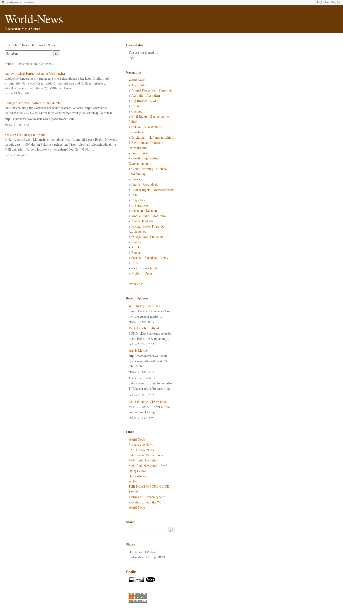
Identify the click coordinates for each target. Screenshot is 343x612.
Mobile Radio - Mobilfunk (148, 216)
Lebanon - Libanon (144, 210)
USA (134, 262)
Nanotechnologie (142, 221)
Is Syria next (139, 205)
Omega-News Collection (147, 236)
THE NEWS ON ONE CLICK (149, 486)
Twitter (133, 491)
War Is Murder (138, 350)
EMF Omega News (141, 450)
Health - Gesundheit (144, 184)
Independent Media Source (146, 455)
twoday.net (13, 2)
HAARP (136, 179)
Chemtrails (138, 111)
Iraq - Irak (138, 200)
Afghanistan (139, 85)
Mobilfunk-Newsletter (143, 460)
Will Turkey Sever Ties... (145, 306)
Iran (134, 195)
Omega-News (137, 476)
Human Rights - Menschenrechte (152, 189)
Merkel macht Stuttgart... (145, 328)
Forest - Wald (140, 153)
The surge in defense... (144, 378)
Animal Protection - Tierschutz (151, 90)
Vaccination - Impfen (145, 268)
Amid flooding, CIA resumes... (149, 401)
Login (320, 2)
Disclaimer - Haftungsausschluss (152, 137)
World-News (34, 18)
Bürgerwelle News (141, 444)
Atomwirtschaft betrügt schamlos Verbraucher (35, 73)
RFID (135, 247)
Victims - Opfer (141, 273)
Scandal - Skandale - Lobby (149, 257)
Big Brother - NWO (144, 100)
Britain (135, 106)
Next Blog (330, 2)
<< (339, 2)
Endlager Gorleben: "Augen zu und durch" (33, 103)
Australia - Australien (145, 95)
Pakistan (136, 242)
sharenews (27, 2)
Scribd (133, 481)
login (132, 57)
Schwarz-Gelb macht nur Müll (25, 134)
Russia (135, 252)
